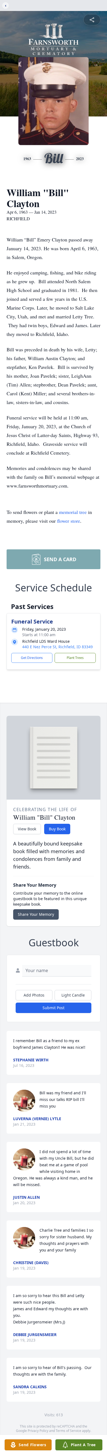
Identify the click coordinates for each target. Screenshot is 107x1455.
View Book (27, 828)
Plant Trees (75, 657)
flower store (68, 521)
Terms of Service (68, 1430)
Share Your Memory (36, 914)
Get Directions (32, 657)
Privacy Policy (38, 1430)
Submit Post (53, 1007)
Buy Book (57, 828)
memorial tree (73, 512)
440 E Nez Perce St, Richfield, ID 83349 (57, 646)
